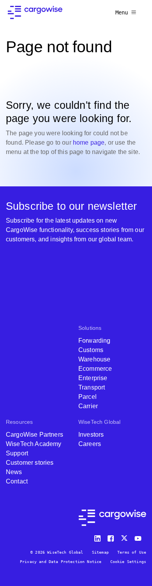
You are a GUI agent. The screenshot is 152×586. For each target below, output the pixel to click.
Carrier (88, 406)
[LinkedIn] (98, 536)
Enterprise (93, 378)
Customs (90, 350)
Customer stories (30, 462)
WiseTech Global (99, 422)
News (14, 472)
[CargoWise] (35, 12)
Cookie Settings (128, 561)
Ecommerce (95, 368)
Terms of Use (131, 552)
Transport (91, 387)
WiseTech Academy (34, 444)
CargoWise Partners (34, 434)
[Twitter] (125, 536)
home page (88, 142)
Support (17, 453)
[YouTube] (139, 536)
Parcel (87, 396)
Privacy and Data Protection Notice (60, 561)
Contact (17, 481)
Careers (89, 444)
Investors (91, 434)
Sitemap (100, 552)
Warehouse (94, 359)
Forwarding (94, 340)
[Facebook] (112, 536)
